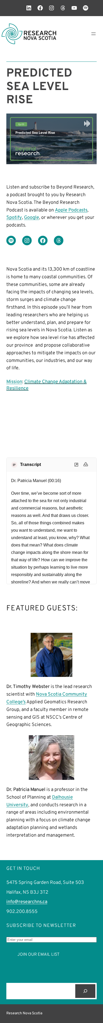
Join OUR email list (38, 954)
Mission (14, 382)
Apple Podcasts (71, 210)
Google (31, 218)
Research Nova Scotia (24, 1013)
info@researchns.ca (26, 902)
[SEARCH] (85, 991)
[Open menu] (93, 34)
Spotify (14, 218)
